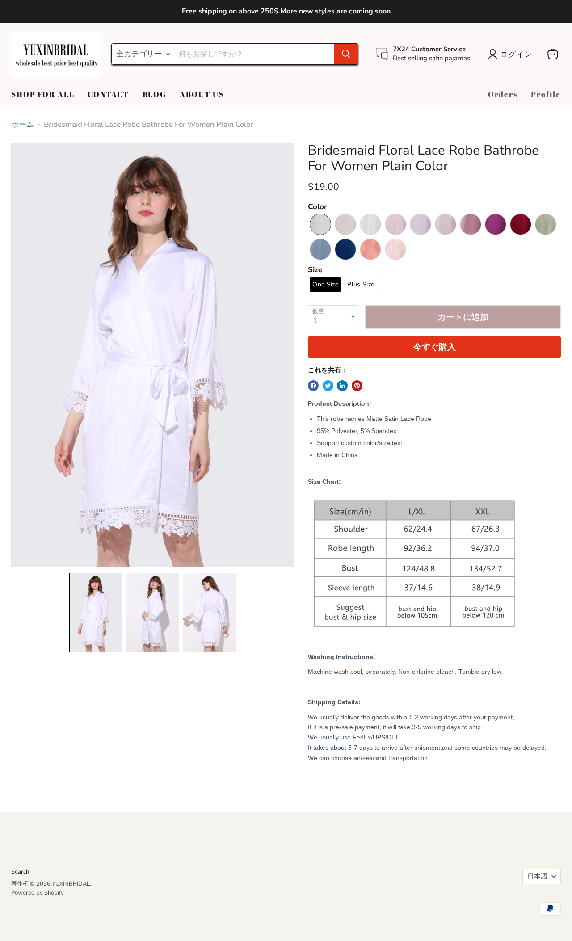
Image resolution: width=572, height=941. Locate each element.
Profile (546, 94)
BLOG (154, 94)
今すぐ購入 (434, 347)
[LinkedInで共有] (342, 385)
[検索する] (346, 54)
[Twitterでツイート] (328, 385)
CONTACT (108, 94)
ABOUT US (202, 94)
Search (20, 872)
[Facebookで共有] (313, 385)
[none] (95, 612)
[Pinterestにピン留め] (357, 385)
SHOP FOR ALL (42, 94)
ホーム (22, 124)
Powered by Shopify (37, 893)
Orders (502, 94)
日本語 (537, 876)
